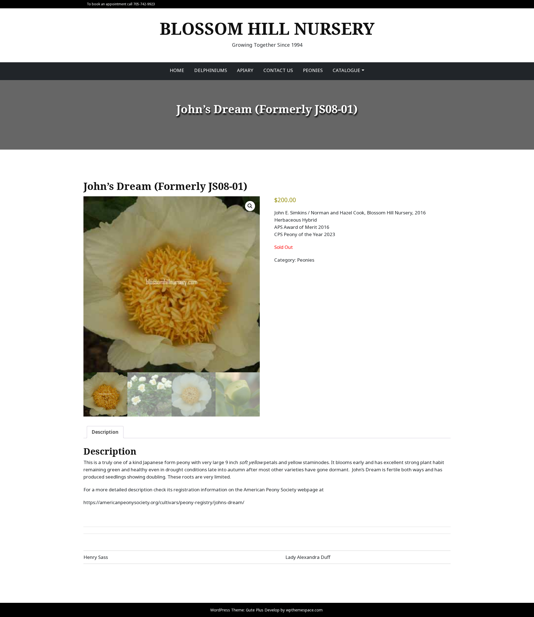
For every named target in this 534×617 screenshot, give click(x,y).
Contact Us (278, 70)
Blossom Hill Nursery (267, 28)
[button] (250, 206)
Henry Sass (95, 557)
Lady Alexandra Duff (307, 557)
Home (177, 70)
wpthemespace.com (304, 610)
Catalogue (346, 70)
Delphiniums (210, 70)
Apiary (245, 70)
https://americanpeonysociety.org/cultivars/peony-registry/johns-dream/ (163, 502)
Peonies (313, 70)
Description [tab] (105, 432)
